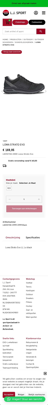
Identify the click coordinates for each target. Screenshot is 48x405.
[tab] (13, 238)
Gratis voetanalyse (10, 364)
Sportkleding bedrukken (8, 351)
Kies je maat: (21, 183)
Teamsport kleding (10, 368)
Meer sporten (31, 317)
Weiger (21, 394)
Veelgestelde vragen (31, 351)
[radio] (9, 188)
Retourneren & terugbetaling (32, 344)
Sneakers (29, 298)
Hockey (29, 306)
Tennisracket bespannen (8, 358)
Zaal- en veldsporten (31, 312)
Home (5, 39)
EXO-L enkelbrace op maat (10, 344)
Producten (15, 39)
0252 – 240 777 (10, 293)
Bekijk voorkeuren (37, 394)
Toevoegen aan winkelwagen (24, 209)
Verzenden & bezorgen (31, 358)
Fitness (29, 302)
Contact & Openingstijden (32, 366)
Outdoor (28, 39)
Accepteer (9, 394)
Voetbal (29, 283)
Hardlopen (30, 291)
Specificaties (33, 237)
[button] (45, 373)
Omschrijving (13, 237)
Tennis (28, 287)
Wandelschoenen (24, 42)
